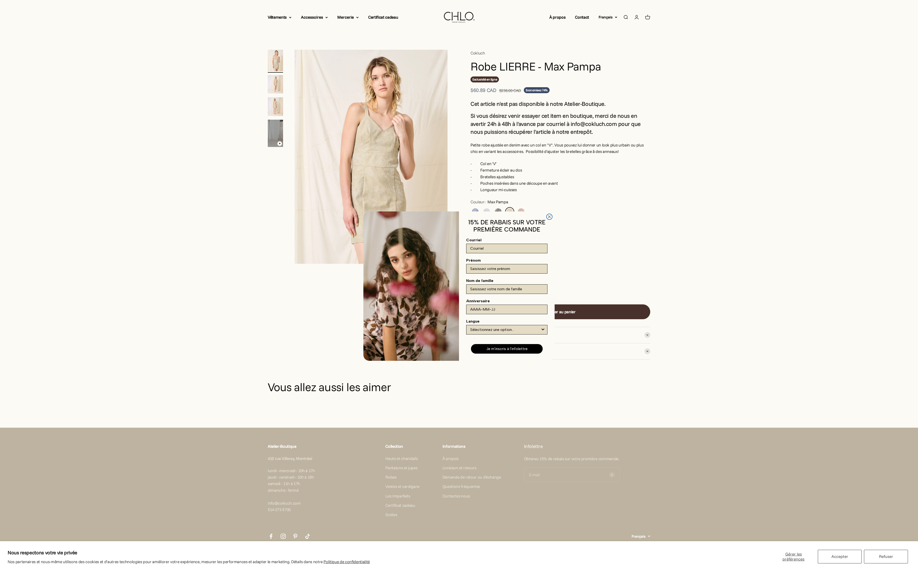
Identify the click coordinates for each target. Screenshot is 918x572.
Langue (473, 321)
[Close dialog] (549, 217)
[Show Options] (543, 329)
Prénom (473, 260)
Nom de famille (479, 280)
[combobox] (505, 329)
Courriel (473, 240)
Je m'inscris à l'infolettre (507, 348)
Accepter (839, 556)
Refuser (886, 556)
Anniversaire (478, 301)
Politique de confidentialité (346, 561)
